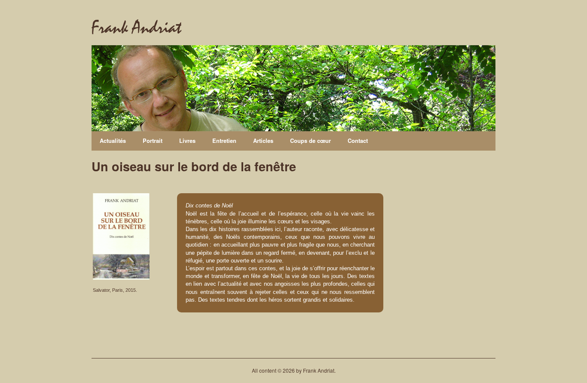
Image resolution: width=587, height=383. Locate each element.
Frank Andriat (136, 27)
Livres (187, 140)
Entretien (224, 140)
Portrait (152, 140)
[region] (293, 88)
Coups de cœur (310, 140)
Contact (358, 140)
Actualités (113, 140)
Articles (263, 140)
